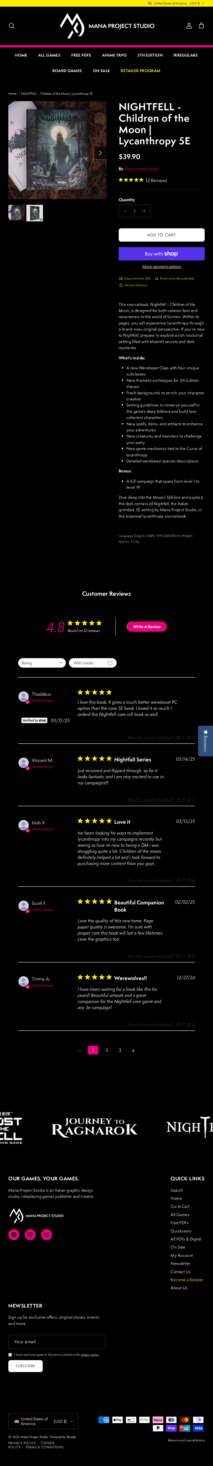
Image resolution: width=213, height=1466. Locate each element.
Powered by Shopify (63, 1437)
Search (177, 1190)
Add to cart (161, 234)
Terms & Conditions (45, 1447)
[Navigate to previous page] (80, 1050)
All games (49, 55)
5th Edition (150, 55)
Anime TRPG (114, 55)
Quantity (127, 200)
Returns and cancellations (186, 1440)
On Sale (101, 70)
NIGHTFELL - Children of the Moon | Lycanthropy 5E (57, 93)
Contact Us (181, 1271)
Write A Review (147, 627)
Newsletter (181, 1263)
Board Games (67, 70)
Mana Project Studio (141, 168)
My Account (182, 1255)
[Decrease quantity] (124, 211)
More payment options (161, 266)
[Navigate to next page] (133, 1050)
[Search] (11, 25)
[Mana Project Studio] (106, 25)
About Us (179, 1287)
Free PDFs (81, 55)
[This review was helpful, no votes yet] (179, 738)
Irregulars (185, 55)
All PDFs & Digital (186, 1239)
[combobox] (42, 663)
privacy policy (90, 1354)
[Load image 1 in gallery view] (57, 150)
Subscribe (26, 1365)
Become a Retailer (187, 1279)
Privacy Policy (22, 1443)
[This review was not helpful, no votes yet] (189, 738)
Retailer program (140, 70)
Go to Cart (180, 1206)
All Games (180, 1214)
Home (21, 55)
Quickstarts (181, 1231)
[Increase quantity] (146, 211)
